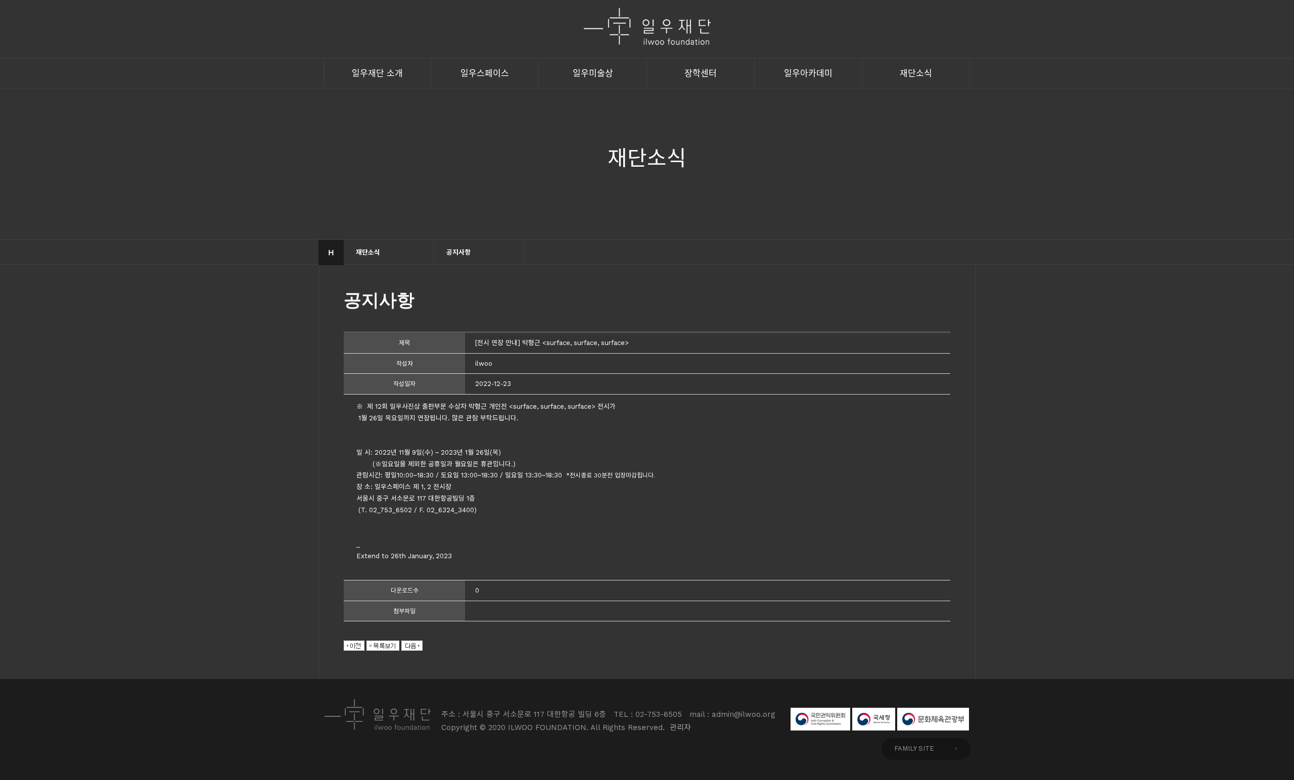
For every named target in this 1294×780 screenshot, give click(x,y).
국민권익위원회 (820, 719)
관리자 (680, 727)
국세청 (873, 719)
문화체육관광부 (933, 719)
